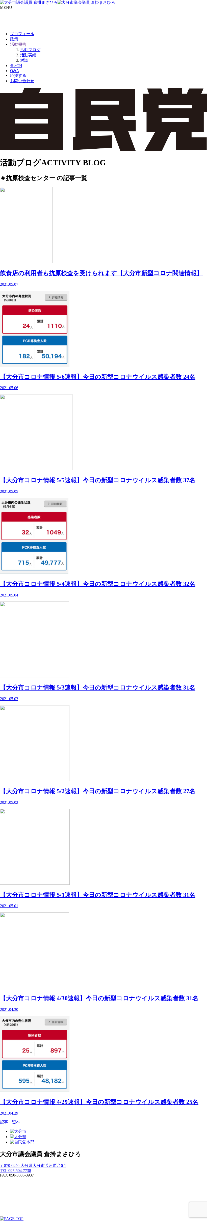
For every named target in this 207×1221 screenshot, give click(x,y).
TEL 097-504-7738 (15, 1170)
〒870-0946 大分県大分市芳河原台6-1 (33, 1165)
